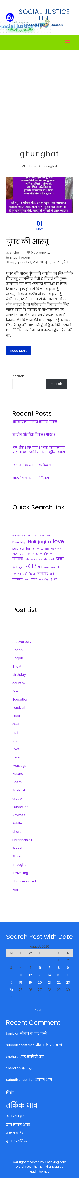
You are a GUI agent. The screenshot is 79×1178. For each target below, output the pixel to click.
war (15, 889)
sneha (14, 253)
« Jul (38, 1009)
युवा (19, 573)
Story (36, 548)
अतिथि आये (43, 1079)
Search (18, 376)
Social (17, 848)
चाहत (35, 553)
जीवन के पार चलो (33, 1033)
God (15, 724)
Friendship (19, 542)
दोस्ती (60, 558)
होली (54, 579)
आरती (23, 553)
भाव (53, 567)
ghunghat (24, 262)
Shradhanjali (22, 840)
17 (11, 982)
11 (21, 975)
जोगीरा (17, 558)
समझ (27, 579)
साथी (34, 580)
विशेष (10, 1092)
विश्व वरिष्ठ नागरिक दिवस (31, 465)
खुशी (29, 553)
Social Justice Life (44, 15)
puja (15, 549)
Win (59, 548)
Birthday (19, 674)
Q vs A (17, 798)
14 (49, 975)
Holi (32, 542)
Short (16, 831)
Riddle (17, 823)
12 (30, 975)
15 (58, 975)
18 (20, 982)
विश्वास (32, 573)
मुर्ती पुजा (28, 1068)
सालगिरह (43, 579)
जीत (52, 553)
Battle (30, 535)
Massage (19, 765)
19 (30, 982)
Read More (18, 350)
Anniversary (18, 535)
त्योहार (34, 559)
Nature (17, 773)
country (18, 683)
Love (16, 749)
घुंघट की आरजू (27, 241)
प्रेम (66, 262)
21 (49, 982)
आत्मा (15, 553)
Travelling (20, 873)
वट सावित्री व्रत (32, 1056)
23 (68, 982)
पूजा (21, 567)
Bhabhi (15, 258)
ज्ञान (27, 559)
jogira (44, 542)
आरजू (43, 262)
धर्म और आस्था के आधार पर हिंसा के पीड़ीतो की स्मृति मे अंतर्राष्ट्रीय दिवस (38, 449)
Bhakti (17, 666)
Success (45, 548)
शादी (52, 573)
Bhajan (17, 658)
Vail (35, 262)
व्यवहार (42, 573)
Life (15, 740)
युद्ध (14, 573)
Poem (25, 258)
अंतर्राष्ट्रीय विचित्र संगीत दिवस (34, 421)
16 (67, 975)
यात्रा (59, 567)
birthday (39, 535)
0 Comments (40, 253)
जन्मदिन (44, 553)
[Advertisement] (39, 91)
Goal (16, 716)
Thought (19, 864)
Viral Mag (52, 1167)
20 (40, 982)
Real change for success (44, 24)
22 (59, 982)
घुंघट (51, 262)
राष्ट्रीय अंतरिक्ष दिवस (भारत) (33, 434)
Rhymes (18, 815)
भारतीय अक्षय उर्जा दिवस (30, 478)
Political (18, 790)
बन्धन (46, 567)
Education (20, 699)
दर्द (40, 559)
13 (39, 975)
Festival (18, 707)
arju (12, 262)
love (58, 541)
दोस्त (51, 559)
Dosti (48, 535)
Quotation (20, 807)
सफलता (17, 580)
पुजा (14, 567)
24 (11, 989)
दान (45, 559)
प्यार (59, 262)
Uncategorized (24, 881)
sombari (25, 549)
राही (25, 573)
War (53, 548)
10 (11, 975)
